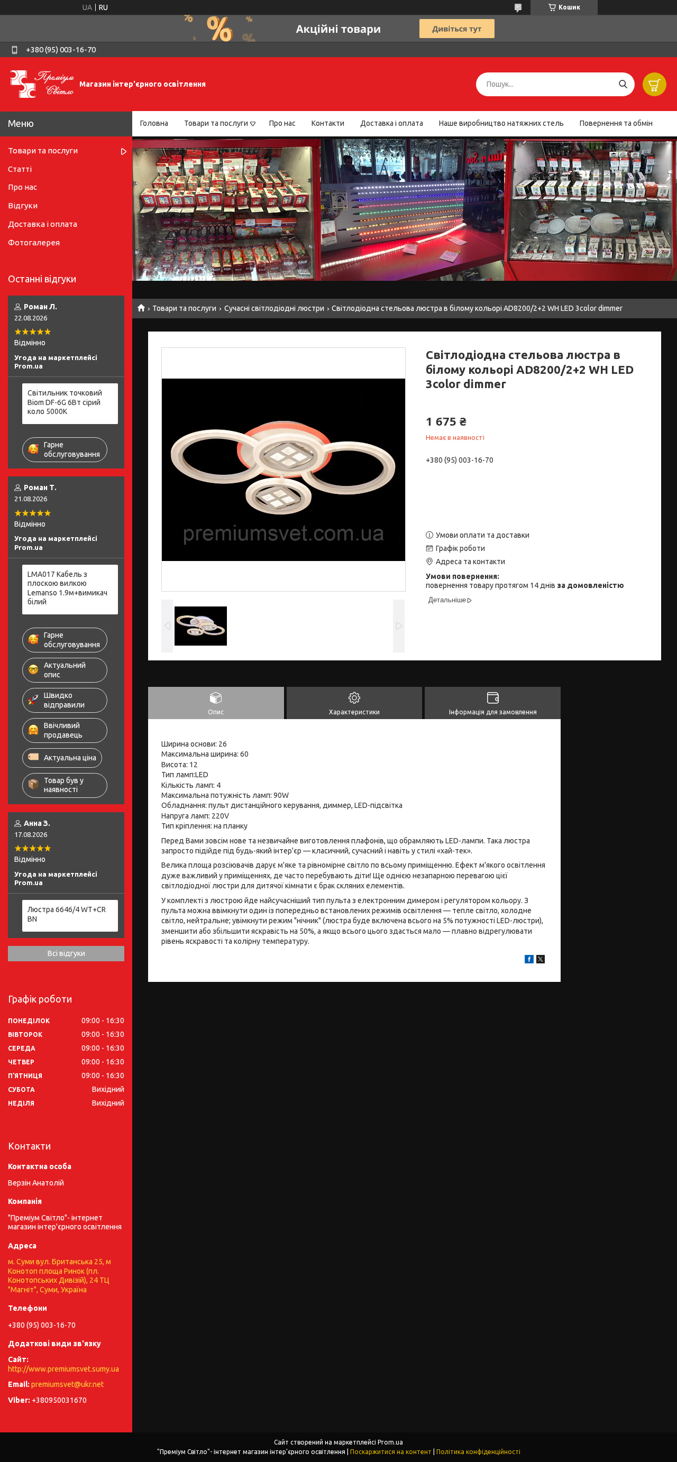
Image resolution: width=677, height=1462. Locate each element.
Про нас (282, 123)
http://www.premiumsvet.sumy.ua (63, 1369)
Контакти (328, 123)
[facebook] (529, 961)
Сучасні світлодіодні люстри (274, 308)
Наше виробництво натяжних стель (501, 123)
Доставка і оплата (391, 123)
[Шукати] (623, 84)
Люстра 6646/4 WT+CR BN (67, 914)
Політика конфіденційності (478, 1451)
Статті (20, 168)
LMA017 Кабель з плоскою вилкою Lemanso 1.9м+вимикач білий (67, 588)
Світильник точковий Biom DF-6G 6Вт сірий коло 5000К (65, 402)
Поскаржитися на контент (391, 1451)
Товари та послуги (216, 123)
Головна (154, 123)
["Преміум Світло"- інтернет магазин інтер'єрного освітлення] (42, 83)
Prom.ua (390, 1442)
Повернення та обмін (616, 123)
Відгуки (23, 205)
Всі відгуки (66, 953)
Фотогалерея (34, 242)
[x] (540, 961)
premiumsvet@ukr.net (67, 1384)
